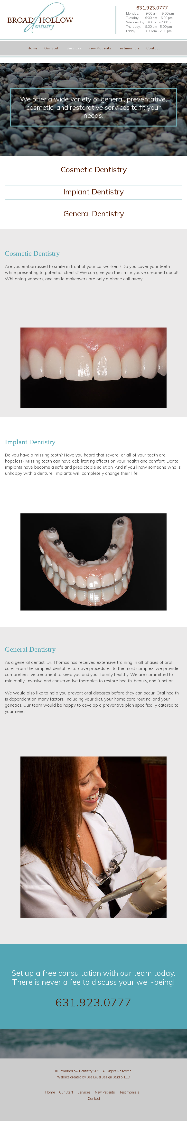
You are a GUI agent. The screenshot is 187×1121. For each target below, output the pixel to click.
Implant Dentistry (93, 191)
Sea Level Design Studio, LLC (108, 1077)
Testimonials (129, 48)
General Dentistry (93, 213)
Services (74, 48)
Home (33, 48)
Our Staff (52, 48)
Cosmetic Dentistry (94, 169)
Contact (153, 48)
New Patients (100, 48)
